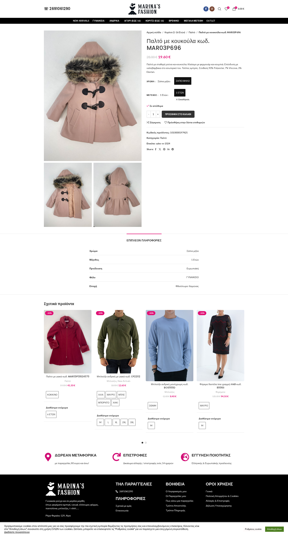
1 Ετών (180, 92)
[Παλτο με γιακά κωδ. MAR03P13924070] (67, 341)
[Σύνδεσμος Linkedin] (168, 149)
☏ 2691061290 (57, 8)
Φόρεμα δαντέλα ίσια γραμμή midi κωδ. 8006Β (220, 386)
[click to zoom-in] (93, 95)
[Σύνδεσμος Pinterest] (164, 149)
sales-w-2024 (163, 143)
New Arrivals (124, 381)
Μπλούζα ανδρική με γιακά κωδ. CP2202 (118, 376)
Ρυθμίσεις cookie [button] (253, 529)
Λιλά (100, 394)
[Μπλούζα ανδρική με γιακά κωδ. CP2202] (118, 341)
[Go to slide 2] (146, 443)
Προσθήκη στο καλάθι (178, 114)
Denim (152, 405)
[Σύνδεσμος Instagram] (212, 8)
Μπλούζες (112, 381)
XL (116, 422)
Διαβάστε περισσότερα (17, 532)
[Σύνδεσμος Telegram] (172, 149)
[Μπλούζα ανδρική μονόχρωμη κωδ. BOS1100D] (169, 345)
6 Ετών (51, 414)
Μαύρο (111, 394)
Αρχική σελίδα (154, 32)
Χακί (115, 402)
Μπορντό (103, 402)
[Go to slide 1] (142, 443)
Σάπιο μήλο (183, 81)
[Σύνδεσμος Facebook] (205, 8)
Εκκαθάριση (183, 99)
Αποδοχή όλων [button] (274, 529)
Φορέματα (220, 392)
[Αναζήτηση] (219, 9)
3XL (132, 422)
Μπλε (121, 394)
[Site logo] (144, 8)
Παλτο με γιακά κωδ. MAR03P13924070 (67, 376)
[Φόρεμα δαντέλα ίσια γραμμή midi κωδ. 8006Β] (220, 345)
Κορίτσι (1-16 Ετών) (175, 32)
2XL (124, 422)
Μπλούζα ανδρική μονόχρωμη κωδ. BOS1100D (169, 386)
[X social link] (160, 149)
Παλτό (192, 32)
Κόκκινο (52, 394)
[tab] (144, 239)
